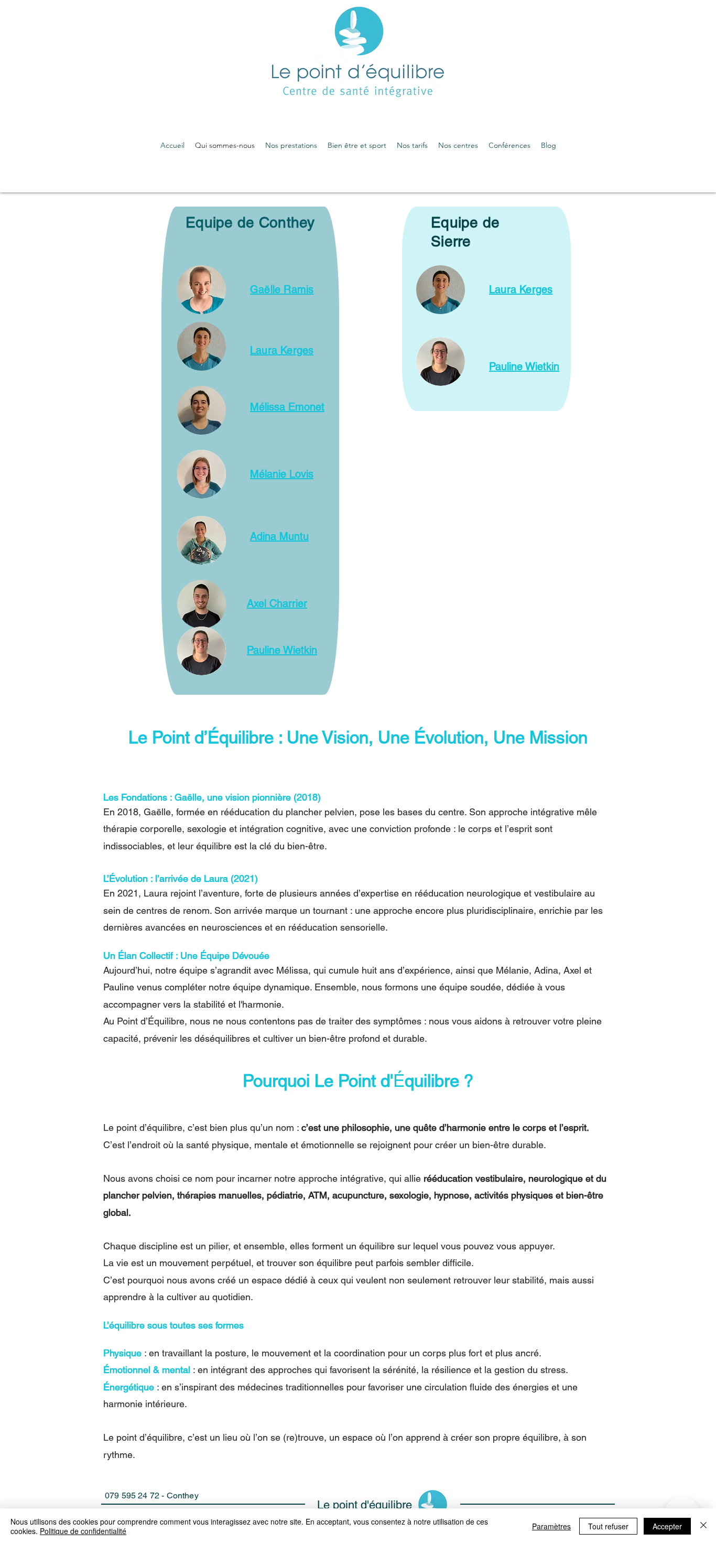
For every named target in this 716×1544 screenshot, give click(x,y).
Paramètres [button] (551, 1526)
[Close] (703, 1526)
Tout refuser (608, 1526)
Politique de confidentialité (83, 1531)
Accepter (667, 1526)
